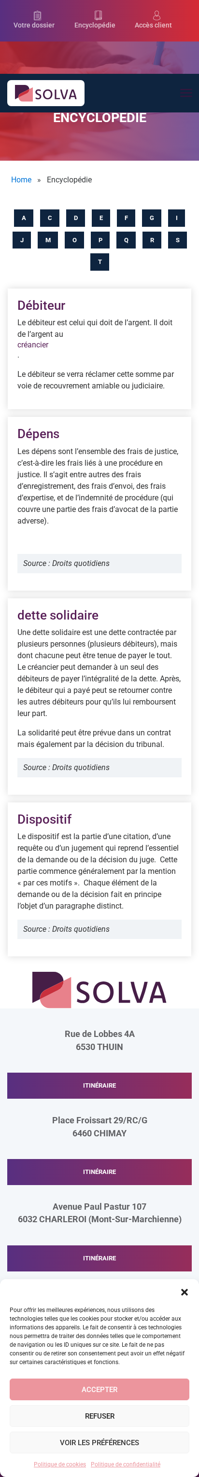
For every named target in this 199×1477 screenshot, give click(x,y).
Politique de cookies (60, 1464)
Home (21, 179)
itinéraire (99, 1085)
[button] (184, 1291)
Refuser (99, 1416)
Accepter (99, 1389)
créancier (32, 344)
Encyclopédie (94, 25)
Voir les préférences (99, 1442)
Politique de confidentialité (125, 1464)
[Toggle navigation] (186, 93)
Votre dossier (34, 25)
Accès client (153, 25)
